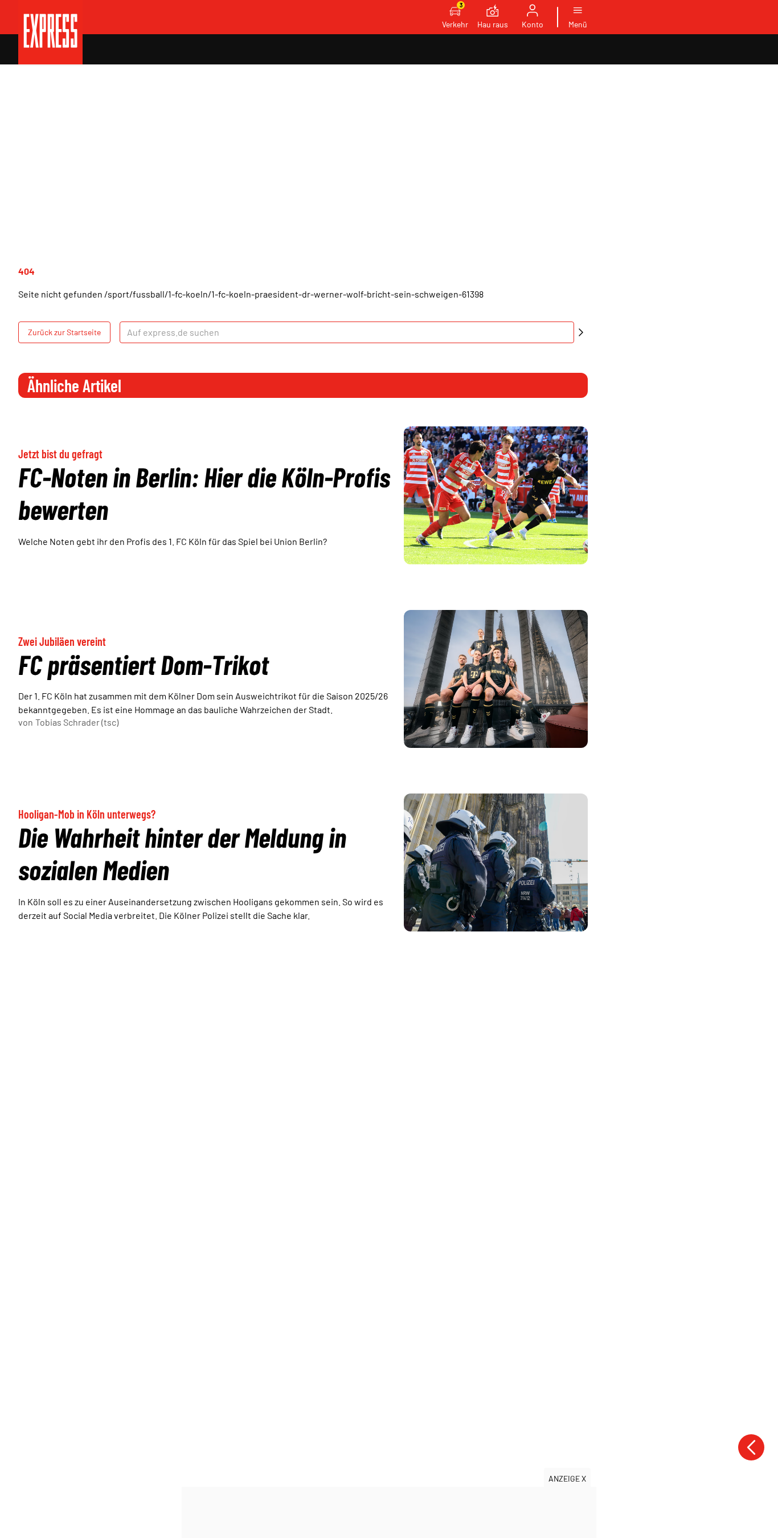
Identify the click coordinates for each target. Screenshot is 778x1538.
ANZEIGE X (567, 1478)
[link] (50, 32)
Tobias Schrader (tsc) (76, 722)
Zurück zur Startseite (64, 332)
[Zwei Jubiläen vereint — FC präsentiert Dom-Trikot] (496, 679)
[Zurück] (751, 1447)
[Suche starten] (581, 332)
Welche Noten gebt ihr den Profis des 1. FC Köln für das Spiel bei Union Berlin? (172, 541)
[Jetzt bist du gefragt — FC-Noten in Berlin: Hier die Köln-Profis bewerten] (496, 495)
